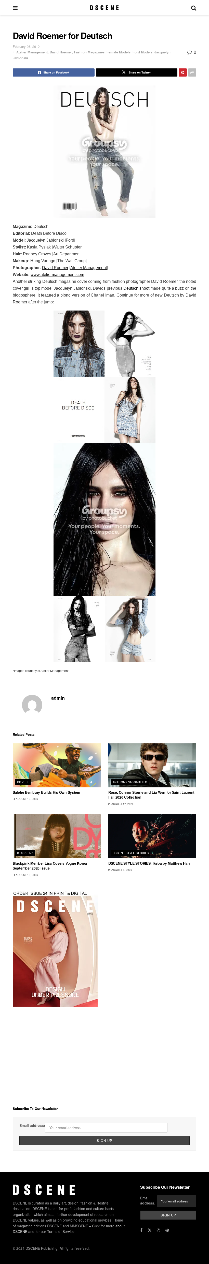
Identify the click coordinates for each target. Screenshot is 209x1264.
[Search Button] (193, 7)
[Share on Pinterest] (183, 72)
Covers (23, 782)
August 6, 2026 (121, 870)
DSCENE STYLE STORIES (131, 853)
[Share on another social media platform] (192, 72)
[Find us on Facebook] (141, 1230)
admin (58, 698)
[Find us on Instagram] (158, 1230)
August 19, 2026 (26, 799)
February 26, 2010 (26, 46)
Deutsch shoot (137, 288)
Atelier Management (32, 52)
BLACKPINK (25, 853)
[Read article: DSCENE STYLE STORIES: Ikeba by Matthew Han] (152, 836)
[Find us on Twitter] (150, 1230)
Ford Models (142, 52)
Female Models (118, 52)
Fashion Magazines (89, 52)
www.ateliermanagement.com (57, 274)
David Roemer (61, 52)
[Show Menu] (15, 7)
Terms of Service (60, 1231)
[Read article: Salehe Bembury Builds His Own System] (57, 765)
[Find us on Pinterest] (167, 1230)
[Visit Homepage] (104, 8)
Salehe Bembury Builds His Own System (46, 792)
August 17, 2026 (122, 804)
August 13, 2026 (26, 875)
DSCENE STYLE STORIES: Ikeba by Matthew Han (149, 863)
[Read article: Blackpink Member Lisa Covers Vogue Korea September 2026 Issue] (57, 836)
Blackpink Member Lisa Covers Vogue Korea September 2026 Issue (50, 866)
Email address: (32, 1125)
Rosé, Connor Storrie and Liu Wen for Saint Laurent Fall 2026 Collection (151, 795)
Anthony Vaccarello (130, 782)
